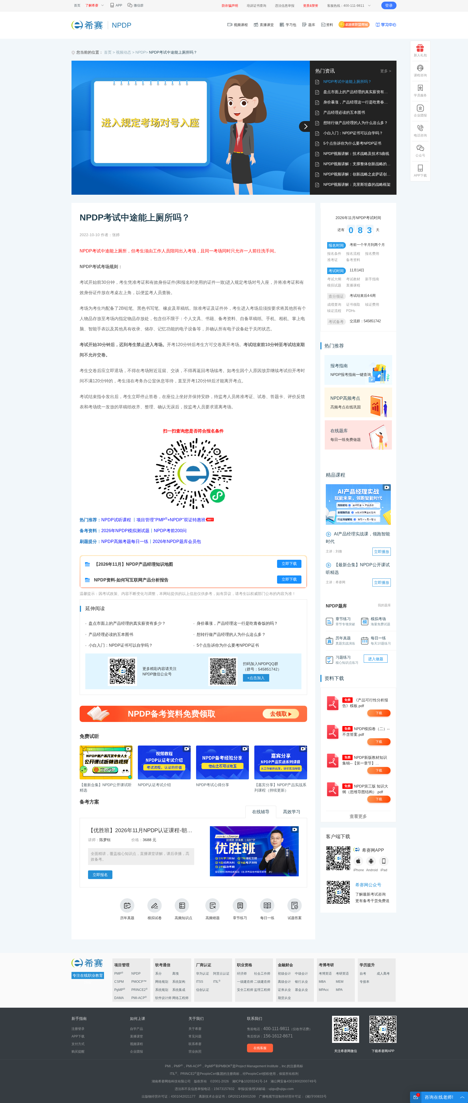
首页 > (110, 52)
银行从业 (301, 982)
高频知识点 (183, 918)
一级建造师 (245, 982)
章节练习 (240, 918)
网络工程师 (180, 998)
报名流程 (353, 254)
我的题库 (384, 605)
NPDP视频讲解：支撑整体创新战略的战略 (358, 164)
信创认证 (202, 990)
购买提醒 (78, 1051)
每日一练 (267, 918)
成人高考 (383, 973)
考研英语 (342, 973)
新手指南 (372, 279)
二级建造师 (262, 982)
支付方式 (78, 1044)
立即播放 (381, 551)
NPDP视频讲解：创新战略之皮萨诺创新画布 (360, 174)
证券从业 (284, 990)
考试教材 (353, 279)
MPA (339, 990)
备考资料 (353, 260)
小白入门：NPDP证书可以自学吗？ (353, 133)
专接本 (364, 982)
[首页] (88, 25)
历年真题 (127, 918)
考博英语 (325, 973)
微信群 (138, 5)
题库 (311, 25)
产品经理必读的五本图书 (344, 112)
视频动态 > (125, 52)
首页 (77, 5)
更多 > (385, 71)
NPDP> (142, 52)
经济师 (242, 973)
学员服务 (420, 95)
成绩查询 (334, 304)
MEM (339, 982)
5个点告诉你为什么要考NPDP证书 (352, 143)
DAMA (119, 998)
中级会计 (301, 973)
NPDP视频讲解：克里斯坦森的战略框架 (357, 184)
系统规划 (161, 990)
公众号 (420, 155)
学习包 (290, 25)
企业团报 (420, 115)
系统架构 (178, 982)
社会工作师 (262, 973)
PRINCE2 (139, 990)
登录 (389, 5)
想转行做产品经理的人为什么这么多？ (355, 123)
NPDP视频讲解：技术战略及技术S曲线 (356, 153)
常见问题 (195, 1036)
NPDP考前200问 (170, 530)
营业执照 (195, 1051)
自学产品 (136, 1029)
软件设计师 (163, 998)
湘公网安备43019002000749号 (294, 1081)
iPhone (358, 870)
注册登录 (78, 1029)
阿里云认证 (221, 973)
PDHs (350, 311)
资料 (329, 25)
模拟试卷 (155, 918)
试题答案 (295, 918)
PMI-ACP (139, 998)
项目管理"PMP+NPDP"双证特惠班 (171, 520)
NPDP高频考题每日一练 (124, 541)
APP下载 (420, 175)
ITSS (199, 982)
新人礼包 (420, 55)
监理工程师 (262, 990)
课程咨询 (420, 75)
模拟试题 (334, 285)
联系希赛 (195, 1044)
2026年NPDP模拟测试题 (125, 530)
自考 (363, 973)
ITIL (216, 982)
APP (118, 5)
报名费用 (372, 254)
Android (371, 870)
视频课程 (240, 25)
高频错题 (213, 918)
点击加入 (256, 678)
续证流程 (334, 311)
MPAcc (324, 990)
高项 (175, 973)
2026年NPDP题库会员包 (177, 541)
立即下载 (289, 563)
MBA (322, 982)
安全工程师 (245, 990)
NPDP (136, 973)
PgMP (119, 990)
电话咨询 (420, 135)
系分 (158, 973)
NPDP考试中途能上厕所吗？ (173, 52)
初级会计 (284, 973)
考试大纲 (334, 279)
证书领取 (353, 304)
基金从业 (301, 990)
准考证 (332, 260)
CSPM (119, 982)
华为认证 (202, 973)
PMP (118, 973)
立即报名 (100, 875)
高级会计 (284, 982)
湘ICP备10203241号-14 (249, 1081)
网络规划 (161, 982)
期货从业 (284, 998)
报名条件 (334, 254)
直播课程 (353, 285)
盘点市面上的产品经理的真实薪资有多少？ (359, 92)
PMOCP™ (139, 982)
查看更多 (358, 816)
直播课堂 (266, 25)
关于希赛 (195, 1029)
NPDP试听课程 (116, 520)
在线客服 (259, 1048)
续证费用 (372, 304)
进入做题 (375, 659)
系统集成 (178, 990)
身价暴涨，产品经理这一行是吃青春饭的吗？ (361, 102)
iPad (384, 870)
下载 (379, 713)
